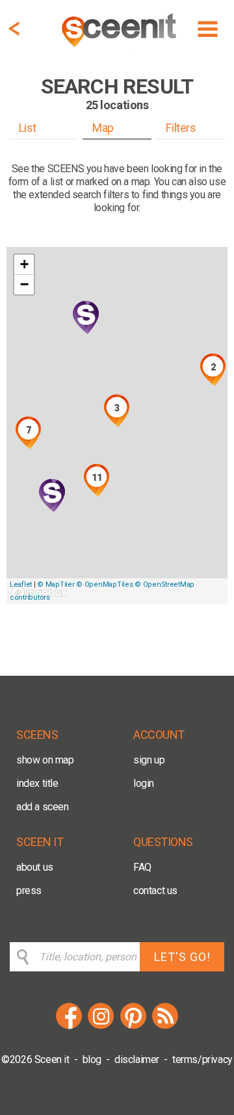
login (143, 783)
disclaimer (136, 1059)
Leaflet (21, 584)
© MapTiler (55, 584)
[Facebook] (69, 1027)
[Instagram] (101, 1027)
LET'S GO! (182, 957)
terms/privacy (202, 1059)
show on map (45, 760)
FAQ (142, 867)
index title (37, 783)
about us (34, 867)
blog (92, 1059)
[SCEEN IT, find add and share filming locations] (120, 49)
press (29, 890)
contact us (155, 890)
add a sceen (42, 807)
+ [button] (24, 264)
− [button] (24, 284)
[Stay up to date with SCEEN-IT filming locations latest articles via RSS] (165, 1027)
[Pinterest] (133, 1027)
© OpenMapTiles (104, 584)
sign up (148, 760)
